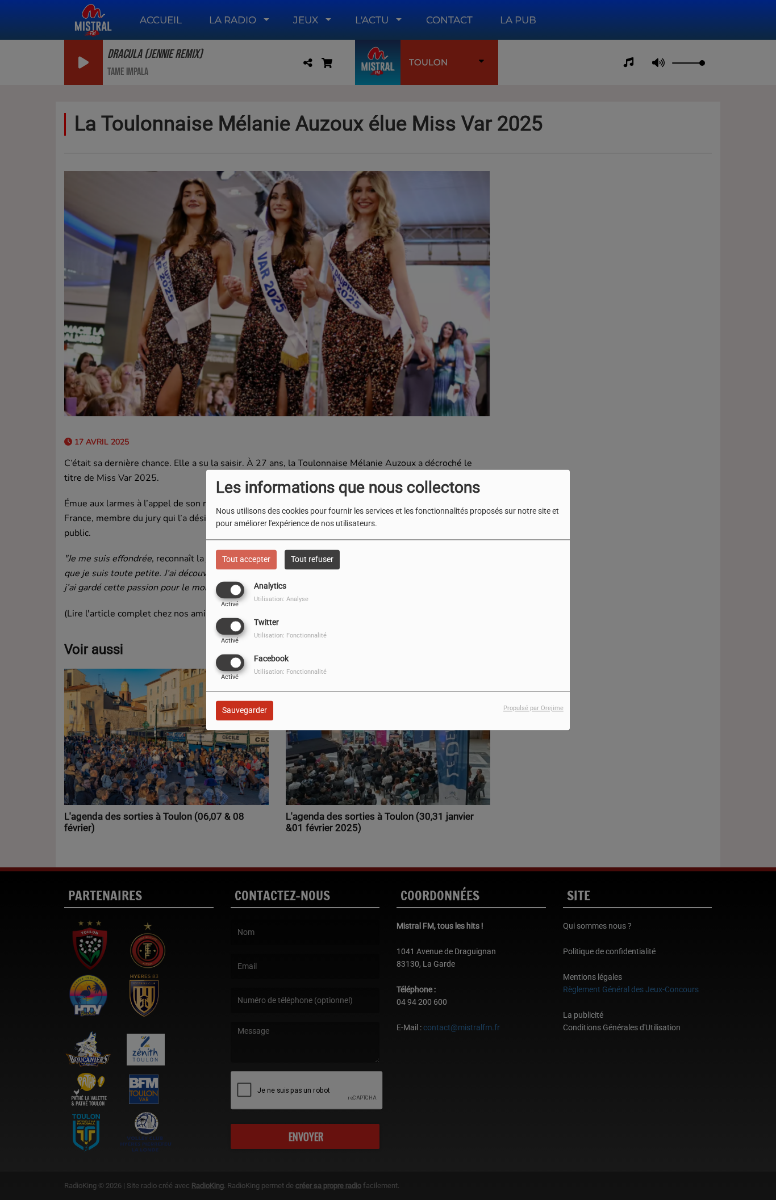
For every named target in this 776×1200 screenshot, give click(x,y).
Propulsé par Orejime (533, 708)
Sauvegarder (244, 710)
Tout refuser (312, 559)
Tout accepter (246, 559)
